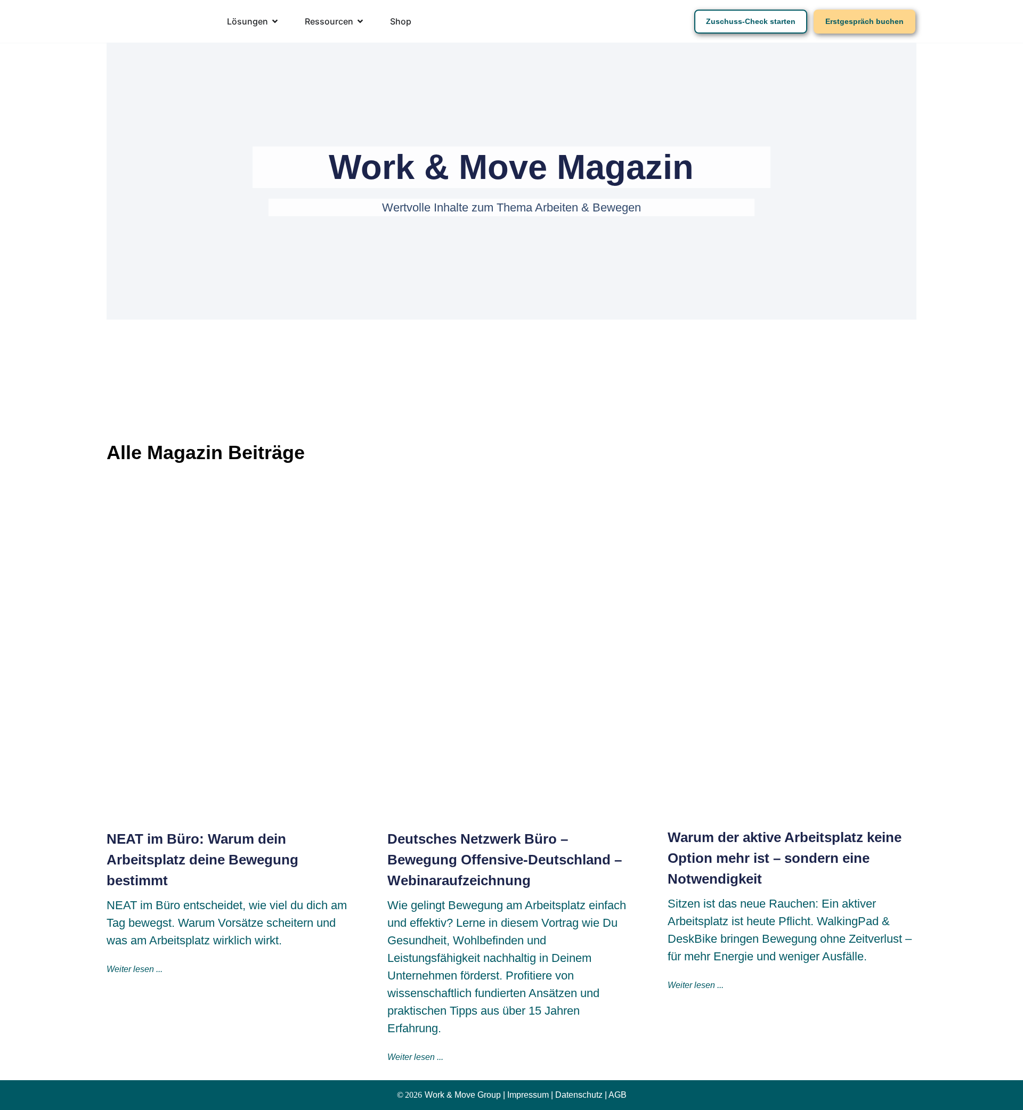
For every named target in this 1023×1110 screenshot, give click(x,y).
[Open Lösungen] (275, 21)
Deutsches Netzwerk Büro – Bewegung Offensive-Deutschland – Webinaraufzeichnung (504, 859)
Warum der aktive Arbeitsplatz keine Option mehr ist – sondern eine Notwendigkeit (785, 858)
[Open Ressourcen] (360, 21)
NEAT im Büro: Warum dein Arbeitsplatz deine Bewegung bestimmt (202, 859)
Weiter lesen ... (135, 969)
